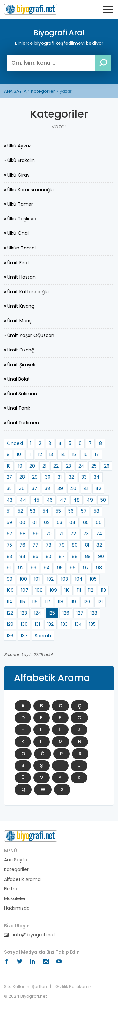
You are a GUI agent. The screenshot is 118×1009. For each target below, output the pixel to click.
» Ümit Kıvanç (19, 306)
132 (50, 624)
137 (24, 635)
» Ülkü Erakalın (19, 160)
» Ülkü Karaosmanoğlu (29, 189)
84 (22, 556)
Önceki (15, 443)
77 (35, 545)
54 (46, 511)
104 (79, 579)
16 (85, 454)
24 (81, 466)
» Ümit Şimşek (19, 364)
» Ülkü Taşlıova (20, 218)
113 (103, 590)
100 (23, 579)
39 (60, 488)
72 (73, 533)
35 (9, 488)
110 (67, 590)
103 (64, 579)
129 (10, 624)
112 (90, 590)
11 (29, 454)
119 (73, 601)
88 (75, 556)
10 (19, 454)
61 (34, 522)
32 (71, 477)
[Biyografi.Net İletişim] (30, 835)
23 (68, 466)
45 (36, 500)
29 (35, 477)
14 (62, 454)
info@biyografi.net (33, 935)
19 (20, 466)
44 (23, 500)
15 (74, 454)
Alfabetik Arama (22, 879)
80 (75, 545)
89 (88, 556)
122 (10, 613)
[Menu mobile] (108, 11)
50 (103, 500)
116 (35, 601)
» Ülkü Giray (17, 175)
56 (71, 511)
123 (23, 613)
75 (9, 545)
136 (10, 635)
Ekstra (10, 889)
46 (50, 500)
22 (56, 466)
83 (9, 556)
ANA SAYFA (15, 91)
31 (60, 477)
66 (99, 522)
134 (78, 624)
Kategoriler (43, 91)
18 (9, 466)
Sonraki (43, 635)
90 (101, 556)
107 (24, 590)
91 (9, 567)
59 (9, 522)
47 (63, 500)
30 (47, 477)
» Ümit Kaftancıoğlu (26, 291)
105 (93, 579)
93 (33, 567)
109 (53, 590)
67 (9, 533)
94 (47, 567)
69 (36, 533)
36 (22, 488)
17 (97, 454)
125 (52, 613)
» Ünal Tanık (17, 408)
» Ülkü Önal (16, 233)
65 (85, 522)
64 (72, 522)
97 (86, 567)
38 (47, 488)
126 (65, 613)
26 (106, 466)
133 (64, 624)
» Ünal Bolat (17, 379)
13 (51, 454)
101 (37, 579)
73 (86, 533)
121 (100, 601)
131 (37, 624)
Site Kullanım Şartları (25, 987)
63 (59, 522)
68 (23, 533)
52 (20, 511)
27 (9, 477)
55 (58, 511)
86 (48, 556)
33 (84, 477)
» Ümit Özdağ (19, 350)
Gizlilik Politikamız (73, 987)
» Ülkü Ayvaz (17, 146)
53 (32, 511)
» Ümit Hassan (20, 277)
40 (73, 488)
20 (32, 466)
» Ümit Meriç (18, 320)
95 (60, 567)
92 (21, 567)
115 (22, 601)
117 (47, 601)
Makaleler (15, 899)
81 (87, 545)
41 (86, 488)
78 (48, 545)
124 (37, 613)
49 (90, 500)
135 (92, 624)
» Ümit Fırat (16, 262)
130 (24, 624)
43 (9, 500)
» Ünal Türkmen (21, 422)
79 (62, 545)
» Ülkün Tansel (20, 248)
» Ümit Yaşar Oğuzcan (29, 335)
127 (79, 613)
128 (93, 613)
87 (62, 556)
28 (22, 477)
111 (79, 590)
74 (99, 533)
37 (34, 488)
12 (40, 454)
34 (97, 477)
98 (99, 567)
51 (8, 511)
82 (99, 545)
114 (9, 601)
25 (94, 466)
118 (60, 601)
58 (96, 511)
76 (22, 545)
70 (49, 533)
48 (76, 500)
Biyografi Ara (30, 9)
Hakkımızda (17, 908)
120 (86, 601)
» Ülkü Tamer (18, 204)
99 (9, 579)
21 (44, 466)
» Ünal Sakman (20, 393)
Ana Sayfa (15, 860)
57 (84, 511)
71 (61, 533)
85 (35, 556)
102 (50, 579)
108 (39, 590)
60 (22, 522)
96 (73, 567)
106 (10, 590)
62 (46, 522)
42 (98, 488)
